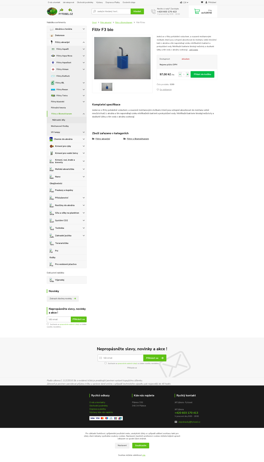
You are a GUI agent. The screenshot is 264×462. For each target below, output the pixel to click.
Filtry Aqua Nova (64, 55)
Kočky (52, 257)
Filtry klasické (57, 101)
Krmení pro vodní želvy (66, 153)
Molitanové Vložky (60, 126)
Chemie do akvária (63, 139)
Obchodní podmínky (85, 2)
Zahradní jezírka (63, 235)
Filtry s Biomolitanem (61, 113)
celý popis (193, 49)
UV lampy (55, 132)
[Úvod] (68, 11)
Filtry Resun (62, 89)
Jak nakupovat (68, 2)
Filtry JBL (60, 82)
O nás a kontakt (54, 2)
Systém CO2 (61, 220)
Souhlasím (140, 445)
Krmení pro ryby (63, 146)
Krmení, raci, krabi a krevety (65, 161)
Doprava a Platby (113, 2)
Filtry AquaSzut (64, 62)
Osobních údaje (129, 2)
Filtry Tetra (62, 95)
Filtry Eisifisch (63, 76)
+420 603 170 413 (167, 11)
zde (143, 455)
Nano (57, 176)
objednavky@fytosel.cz (189, 422)
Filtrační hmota (58, 107)
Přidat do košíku (202, 74)
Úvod (94, 22)
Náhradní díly (58, 120)
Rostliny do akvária (65, 205)
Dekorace (59, 35)
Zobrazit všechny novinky (61, 298)
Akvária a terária (63, 29)
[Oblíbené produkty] (202, 2)
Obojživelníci (56, 183)
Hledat (137, 11)
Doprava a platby (97, 409)
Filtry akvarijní (62, 42)
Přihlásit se (79, 319)
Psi (56, 250)
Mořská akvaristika (64, 169)
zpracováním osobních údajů (69, 324)
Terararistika (61, 243)
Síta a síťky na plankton (67, 213)
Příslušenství (61, 197)
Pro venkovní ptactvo (65, 264)
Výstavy (99, 2)
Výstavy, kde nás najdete (101, 412)
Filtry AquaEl (63, 49)
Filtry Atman (62, 69)
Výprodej (59, 280)
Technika (59, 228)
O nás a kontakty (97, 402)
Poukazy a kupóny (64, 190)
